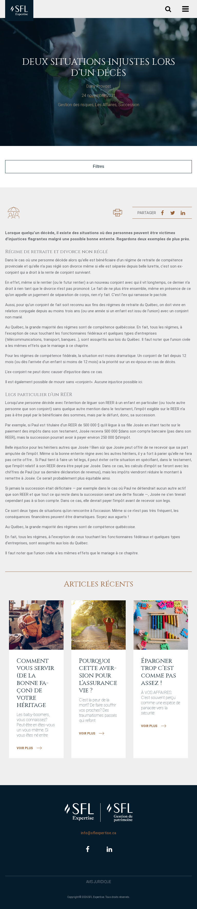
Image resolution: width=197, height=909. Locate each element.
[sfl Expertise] (19, 10)
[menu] (186, 9)
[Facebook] (162, 213)
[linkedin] (109, 849)
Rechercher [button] (168, 9)
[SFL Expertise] (79, 812)
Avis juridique (98, 882)
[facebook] (87, 849)
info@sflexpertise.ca (98, 833)
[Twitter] (172, 213)
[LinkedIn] (183, 213)
